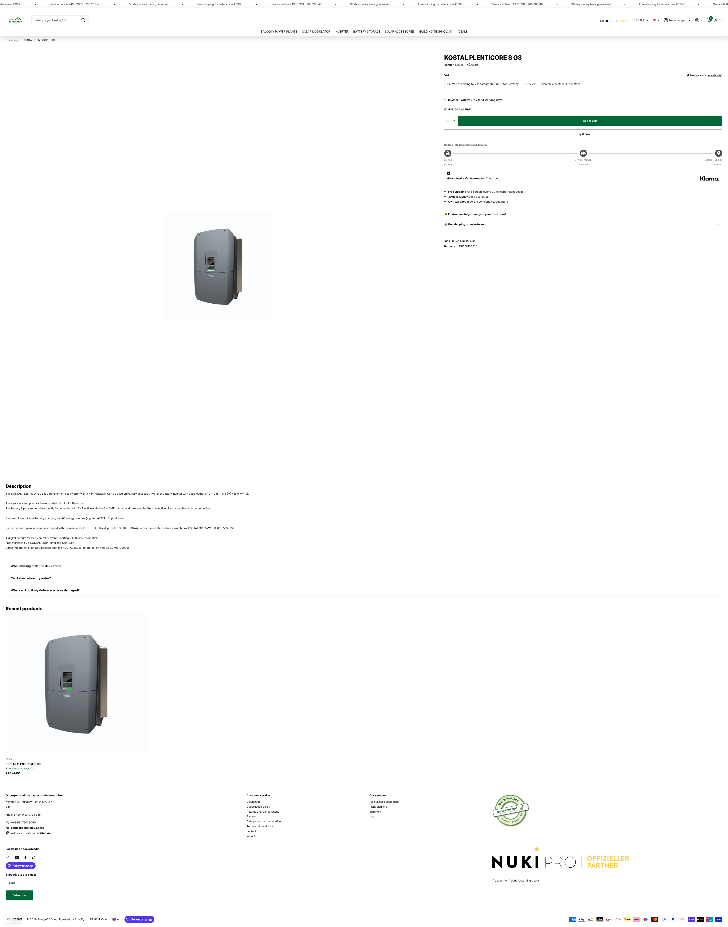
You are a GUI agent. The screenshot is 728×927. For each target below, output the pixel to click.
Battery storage (366, 31)
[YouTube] (17, 857)
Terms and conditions (260, 826)
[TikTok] (33, 857)
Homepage (12, 40)
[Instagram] (7, 857)
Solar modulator (316, 31)
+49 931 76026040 (23, 822)
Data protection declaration (264, 821)
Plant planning (378, 806)
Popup (31, 768)
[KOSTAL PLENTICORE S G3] (76, 683)
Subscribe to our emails (21, 874)
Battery (251, 816)
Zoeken (83, 20)
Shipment (375, 811)
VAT (583, 75)
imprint (251, 836)
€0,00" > (716, 19)
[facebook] (25, 857)
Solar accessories (400, 31)
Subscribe (19, 895)
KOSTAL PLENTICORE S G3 (23, 764)
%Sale (462, 31)
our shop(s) (715, 75)
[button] (455, 117)
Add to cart (590, 120)
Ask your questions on (32, 833)
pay (371, 816)
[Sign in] (698, 20)
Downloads (253, 801)
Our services (377, 795)
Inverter (342, 31)
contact (251, 831)
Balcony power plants (279, 31)
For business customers (384, 801)
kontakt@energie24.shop (28, 827)
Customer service (258, 795)
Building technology (436, 31)
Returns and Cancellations (263, 811)
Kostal (459, 64)
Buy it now (583, 134)
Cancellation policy (258, 806)
